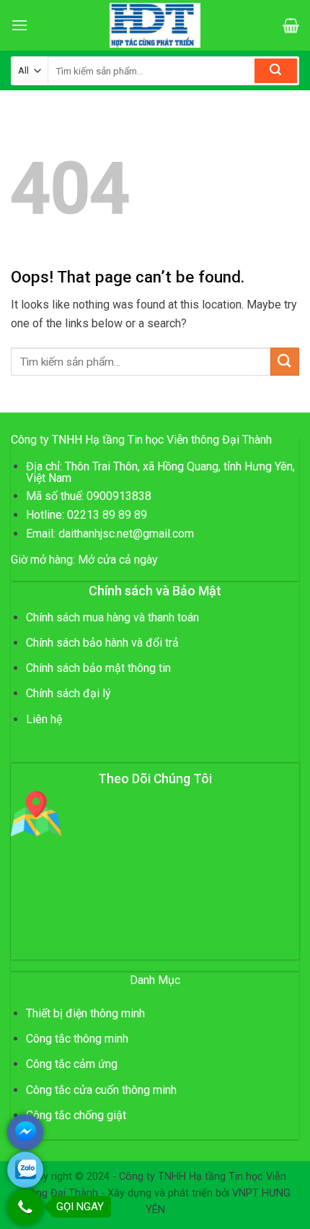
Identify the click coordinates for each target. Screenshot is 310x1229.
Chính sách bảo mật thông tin (98, 668)
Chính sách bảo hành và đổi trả (102, 643)
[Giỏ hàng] (291, 25)
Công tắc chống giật (76, 1115)
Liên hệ (44, 719)
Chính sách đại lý (68, 693)
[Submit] (275, 70)
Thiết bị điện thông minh (85, 1013)
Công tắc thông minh (77, 1038)
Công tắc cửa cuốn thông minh (101, 1090)
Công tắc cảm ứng (72, 1064)
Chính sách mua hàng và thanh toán (112, 617)
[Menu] (19, 25)
